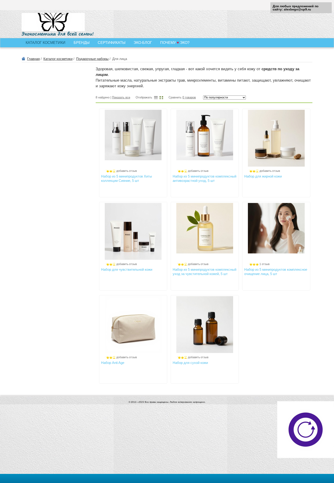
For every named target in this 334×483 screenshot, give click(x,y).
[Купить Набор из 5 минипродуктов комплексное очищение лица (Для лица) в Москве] (276, 231)
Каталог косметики (57, 59)
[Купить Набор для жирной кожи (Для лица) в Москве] (276, 138)
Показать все (121, 97)
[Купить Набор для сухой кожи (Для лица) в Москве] (204, 324)
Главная (33, 59)
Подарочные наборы (92, 59)
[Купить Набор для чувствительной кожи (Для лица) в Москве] (133, 231)
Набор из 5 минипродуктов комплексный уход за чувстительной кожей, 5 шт (204, 271)
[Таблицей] (161, 97)
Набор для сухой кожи (190, 363)
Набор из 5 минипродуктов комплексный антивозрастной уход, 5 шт (204, 178)
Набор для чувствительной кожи (126, 269)
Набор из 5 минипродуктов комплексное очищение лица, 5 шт (275, 271)
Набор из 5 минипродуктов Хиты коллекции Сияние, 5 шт (126, 178)
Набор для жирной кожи (263, 176)
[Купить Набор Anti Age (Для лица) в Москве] (133, 324)
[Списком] (156, 97)
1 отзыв (264, 264)
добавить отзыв (126, 171)
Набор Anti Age (112, 363)
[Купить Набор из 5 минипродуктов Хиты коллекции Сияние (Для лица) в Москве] (133, 138)
